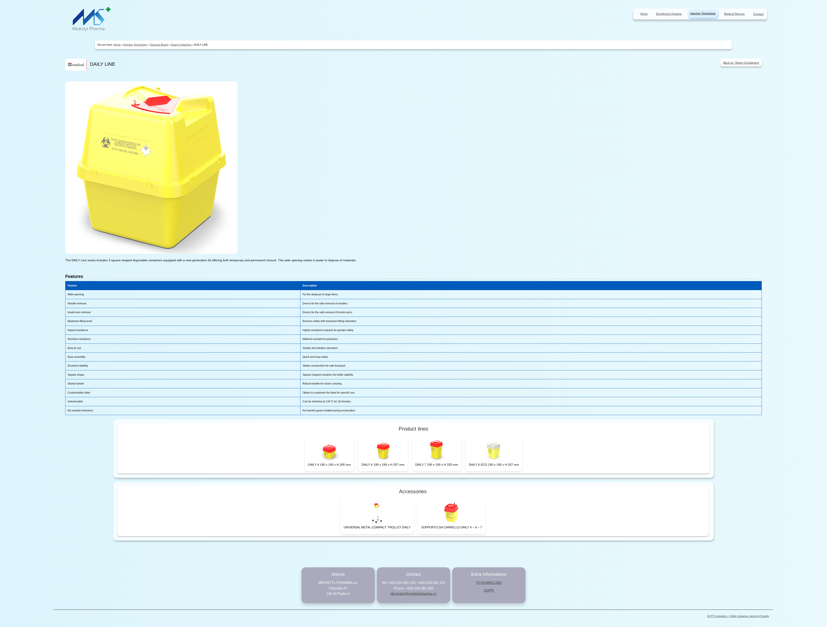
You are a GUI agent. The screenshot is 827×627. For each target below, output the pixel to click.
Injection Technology (703, 13)
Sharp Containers (181, 44)
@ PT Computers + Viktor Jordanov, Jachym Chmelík (738, 616)
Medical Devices (734, 14)
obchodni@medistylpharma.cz (413, 594)
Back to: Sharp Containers (741, 62)
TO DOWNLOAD (489, 583)
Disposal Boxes (159, 44)
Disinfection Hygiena (669, 14)
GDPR (489, 590)
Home (117, 44)
